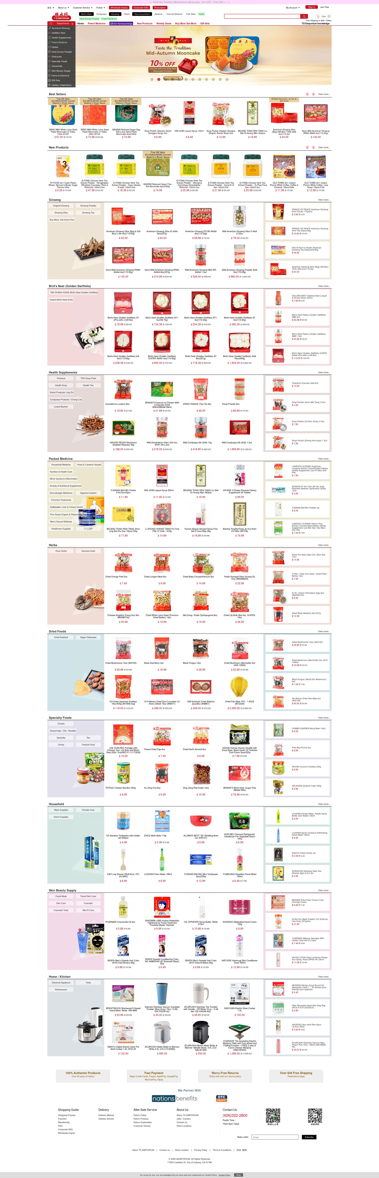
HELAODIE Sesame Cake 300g (306, 787)
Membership (64, 1122)
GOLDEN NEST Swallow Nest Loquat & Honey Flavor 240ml (309, 298)
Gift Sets (56, 80)
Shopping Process (66, 1115)
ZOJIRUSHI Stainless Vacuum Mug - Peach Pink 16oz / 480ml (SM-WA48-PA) (309, 1046)
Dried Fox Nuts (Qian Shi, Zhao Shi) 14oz (308, 557)
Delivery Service (106, 1118)
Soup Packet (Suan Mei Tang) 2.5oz (309, 403)
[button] (72, 24)
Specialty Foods (59, 61)
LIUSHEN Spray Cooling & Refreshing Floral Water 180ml (309, 835)
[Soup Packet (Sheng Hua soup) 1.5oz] (278, 442)
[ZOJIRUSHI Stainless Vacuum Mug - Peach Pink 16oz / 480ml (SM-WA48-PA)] (278, 1046)
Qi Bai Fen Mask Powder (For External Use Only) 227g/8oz (310, 921)
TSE (61, 16)
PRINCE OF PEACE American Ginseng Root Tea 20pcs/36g (310, 231)
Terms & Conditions (222, 1149)
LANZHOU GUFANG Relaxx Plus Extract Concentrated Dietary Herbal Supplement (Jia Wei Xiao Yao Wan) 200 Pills (309, 528)
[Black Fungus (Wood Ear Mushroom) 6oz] (278, 682)
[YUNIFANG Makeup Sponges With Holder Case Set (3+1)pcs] (278, 941)
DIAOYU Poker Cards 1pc (304, 854)
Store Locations (184, 1125)
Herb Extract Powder (89, 18)
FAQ (60, 1125)
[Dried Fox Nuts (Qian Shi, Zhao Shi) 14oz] (278, 557)
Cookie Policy (225, 1175)
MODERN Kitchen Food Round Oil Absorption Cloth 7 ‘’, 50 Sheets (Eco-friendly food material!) (309, 989)
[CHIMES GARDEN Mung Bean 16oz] (278, 730)
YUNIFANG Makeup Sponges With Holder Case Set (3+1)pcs (308, 941)
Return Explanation (143, 1122)
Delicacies (57, 56)
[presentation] (189, 55)
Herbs (201, 13)
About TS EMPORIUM (187, 1115)
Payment (62, 1118)
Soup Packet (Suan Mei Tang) (285, 99)
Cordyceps (101, 13)
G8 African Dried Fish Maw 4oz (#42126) (306, 701)
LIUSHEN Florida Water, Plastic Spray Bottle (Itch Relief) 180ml (309, 816)
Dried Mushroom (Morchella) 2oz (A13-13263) (310, 662)
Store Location (182, 1149)
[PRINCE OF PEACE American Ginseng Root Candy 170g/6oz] (278, 212)
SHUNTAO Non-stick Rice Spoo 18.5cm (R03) (306, 1027)
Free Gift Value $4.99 (282, 98)
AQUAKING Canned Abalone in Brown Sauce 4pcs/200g (127, 157)
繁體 (244, 1149)
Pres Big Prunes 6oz (301, 749)
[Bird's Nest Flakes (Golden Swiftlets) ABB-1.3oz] (278, 336)
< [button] (307, 94)
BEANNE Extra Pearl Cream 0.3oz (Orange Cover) (308, 902)
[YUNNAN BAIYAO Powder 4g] (278, 509)
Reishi (127, 13)
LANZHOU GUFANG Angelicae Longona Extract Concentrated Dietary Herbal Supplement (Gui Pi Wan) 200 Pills (310, 471)
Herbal (55, 47)
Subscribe (309, 1137)
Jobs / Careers (184, 1118)
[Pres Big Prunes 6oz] (278, 749)
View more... (324, 94)
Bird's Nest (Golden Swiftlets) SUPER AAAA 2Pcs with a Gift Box (309, 355)
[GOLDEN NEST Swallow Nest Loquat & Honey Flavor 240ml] (278, 298)
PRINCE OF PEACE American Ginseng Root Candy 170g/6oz (310, 212)
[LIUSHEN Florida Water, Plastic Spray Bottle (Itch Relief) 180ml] (278, 816)
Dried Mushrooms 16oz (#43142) (307, 643)
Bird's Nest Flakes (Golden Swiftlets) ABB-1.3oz (309, 336)
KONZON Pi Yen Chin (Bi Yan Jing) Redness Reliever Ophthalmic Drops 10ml (309, 490)
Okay (238, 1175)
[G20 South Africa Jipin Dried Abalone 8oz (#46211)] (221, 127)
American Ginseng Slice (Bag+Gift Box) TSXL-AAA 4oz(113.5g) (310, 269)
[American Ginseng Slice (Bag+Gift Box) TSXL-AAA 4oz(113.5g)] (278, 269)
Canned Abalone (174, 13)
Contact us (164, 1149)
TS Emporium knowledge (316, 23)
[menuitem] (53, 7)
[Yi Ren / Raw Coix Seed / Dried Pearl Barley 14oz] (278, 576)
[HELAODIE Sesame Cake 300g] (278, 787)
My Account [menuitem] (291, 7)
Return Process (141, 1118)
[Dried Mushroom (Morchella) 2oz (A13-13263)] (278, 662)
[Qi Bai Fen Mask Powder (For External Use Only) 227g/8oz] (278, 921)
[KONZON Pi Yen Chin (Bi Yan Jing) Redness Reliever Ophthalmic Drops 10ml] (278, 490)
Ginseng (115, 13)
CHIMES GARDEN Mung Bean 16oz (309, 730)
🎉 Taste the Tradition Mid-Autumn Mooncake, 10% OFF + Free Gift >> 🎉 (189, 2)
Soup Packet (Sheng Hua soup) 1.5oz (309, 442)
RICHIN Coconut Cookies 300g (306, 768)
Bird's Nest (86, 13)
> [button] (313, 94)
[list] (149, 16)
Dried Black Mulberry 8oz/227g (306, 614)
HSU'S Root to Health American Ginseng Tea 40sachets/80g (306, 250)
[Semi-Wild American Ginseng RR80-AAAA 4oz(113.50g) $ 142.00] (126, 127)
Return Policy (140, 1115)
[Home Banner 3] (189, 55)
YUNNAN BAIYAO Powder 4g (305, 509)
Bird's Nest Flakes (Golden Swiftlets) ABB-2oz (309, 317)
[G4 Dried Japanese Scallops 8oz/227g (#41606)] (284, 127)
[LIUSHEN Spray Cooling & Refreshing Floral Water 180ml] (278, 835)
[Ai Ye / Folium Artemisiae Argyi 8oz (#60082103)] (278, 595)
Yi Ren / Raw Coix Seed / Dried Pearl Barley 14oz (309, 576)
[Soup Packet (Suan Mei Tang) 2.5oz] (278, 403)
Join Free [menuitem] (324, 6)
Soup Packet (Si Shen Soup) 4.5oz (308, 423)
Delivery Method (106, 1115)
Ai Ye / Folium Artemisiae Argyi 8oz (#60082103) (308, 595)
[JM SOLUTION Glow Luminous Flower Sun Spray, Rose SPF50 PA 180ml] (278, 960)
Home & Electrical (60, 75)
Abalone (158, 13)
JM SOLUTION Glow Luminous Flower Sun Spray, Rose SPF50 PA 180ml (309, 960)
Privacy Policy (200, 1149)
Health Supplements (61, 37)
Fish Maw (190, 13)
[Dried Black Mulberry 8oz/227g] (278, 614)
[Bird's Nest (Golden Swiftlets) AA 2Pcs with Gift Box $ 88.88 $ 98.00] (157, 127)
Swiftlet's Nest (58, 32)
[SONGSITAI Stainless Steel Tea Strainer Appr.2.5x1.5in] (278, 873)
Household (57, 65)
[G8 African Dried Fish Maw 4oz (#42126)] (278, 701)
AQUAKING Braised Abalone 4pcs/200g (223, 101)
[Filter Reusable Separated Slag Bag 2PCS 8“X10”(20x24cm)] (278, 1008)
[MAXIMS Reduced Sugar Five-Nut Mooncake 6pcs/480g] (126, 180)
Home (80, 23)
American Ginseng (61, 28)
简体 (239, 1149)
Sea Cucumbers (142, 13)
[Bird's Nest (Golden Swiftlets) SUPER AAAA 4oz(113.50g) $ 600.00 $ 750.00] (189, 127)
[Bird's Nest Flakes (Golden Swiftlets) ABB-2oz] (278, 317)
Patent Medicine (109, 18)
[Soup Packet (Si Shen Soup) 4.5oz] (278, 423)
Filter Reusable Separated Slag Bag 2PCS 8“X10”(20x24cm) (308, 1008)
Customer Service (142, 1125)
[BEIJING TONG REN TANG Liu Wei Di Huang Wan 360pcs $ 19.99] (63, 127)
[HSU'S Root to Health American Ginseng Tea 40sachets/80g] (278, 250)
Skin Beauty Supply (61, 70)
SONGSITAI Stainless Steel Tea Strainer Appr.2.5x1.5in (306, 873)
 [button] (74, 28)
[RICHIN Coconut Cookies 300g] (278, 768)
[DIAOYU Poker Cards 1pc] (278, 854)
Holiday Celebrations (62, 84)
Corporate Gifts (65, 1129)
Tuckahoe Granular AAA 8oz (305, 384)
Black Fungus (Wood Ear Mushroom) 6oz (309, 682)
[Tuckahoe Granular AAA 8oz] (278, 384)
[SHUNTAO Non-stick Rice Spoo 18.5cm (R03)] (278, 1027)
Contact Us (182, 1122)
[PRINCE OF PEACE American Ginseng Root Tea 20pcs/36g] (278, 231)
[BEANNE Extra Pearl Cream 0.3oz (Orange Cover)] (278, 902)
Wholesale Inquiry (66, 1132)
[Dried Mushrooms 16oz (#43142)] (278, 643)
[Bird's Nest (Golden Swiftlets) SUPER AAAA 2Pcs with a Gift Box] (278, 355)
